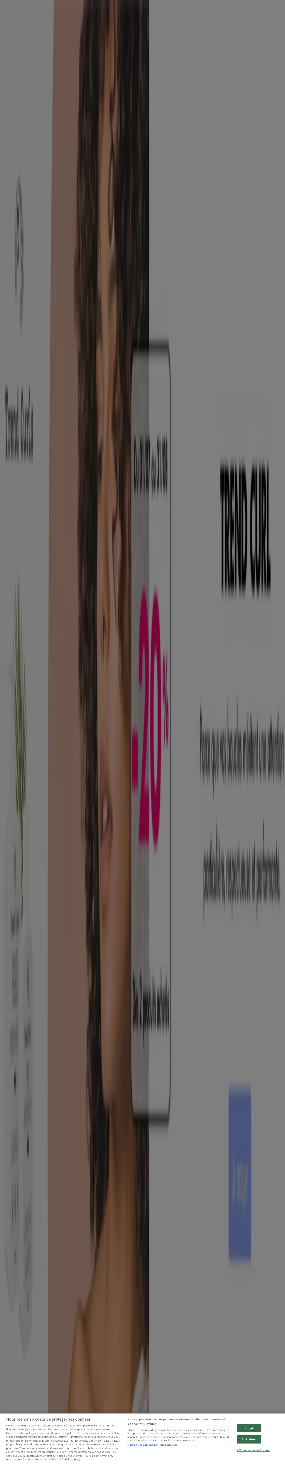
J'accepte (249, 1428)
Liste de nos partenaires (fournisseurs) (152, 1445)
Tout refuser (249, 1439)
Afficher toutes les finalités (253, 1450)
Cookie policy (72, 1459)
